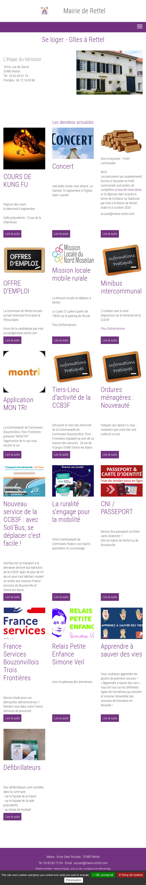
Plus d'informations (113, 328)
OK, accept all (104, 874)
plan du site (76, 868)
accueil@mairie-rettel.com (91, 863)
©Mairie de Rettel (44, 868)
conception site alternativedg (97, 868)
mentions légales (61, 868)
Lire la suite (12, 234)
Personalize (73, 880)
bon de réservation (130, 190)
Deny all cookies (132, 874)
